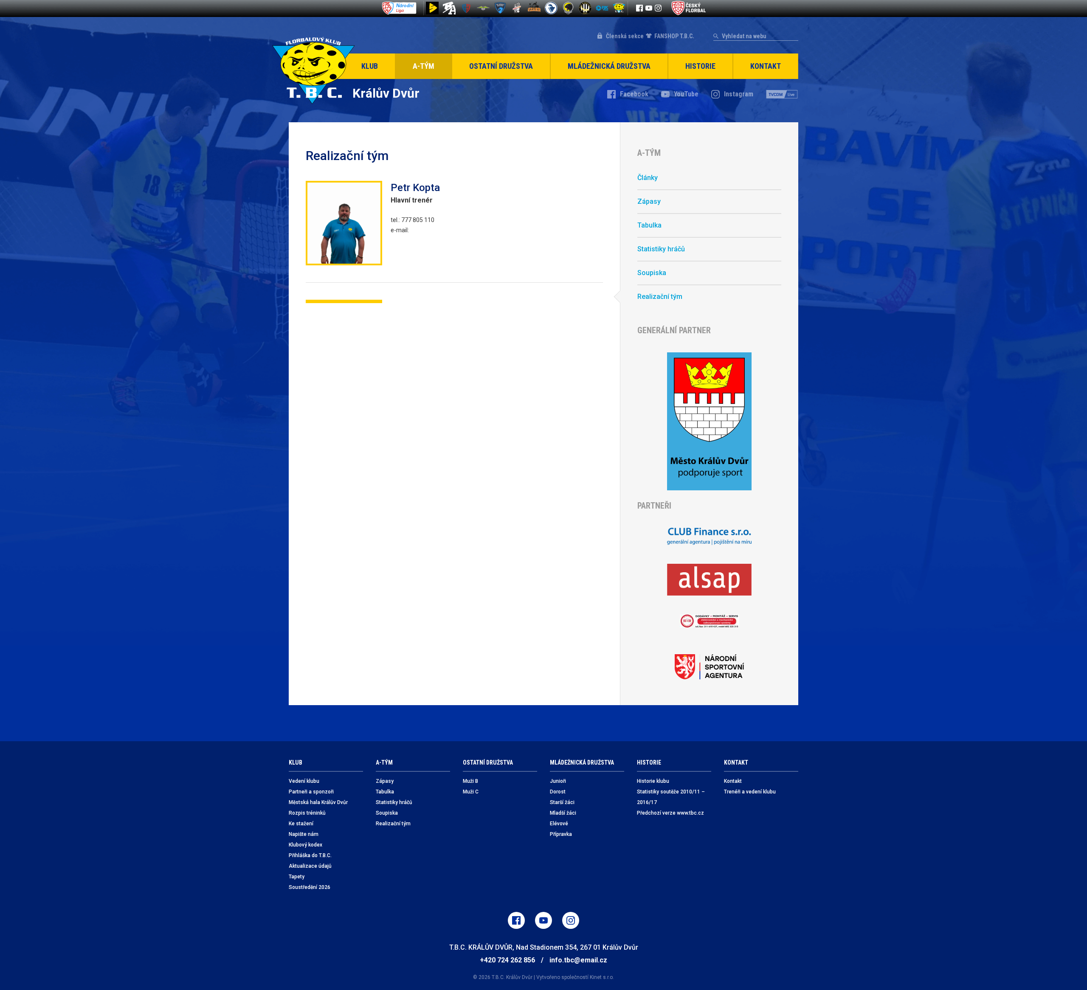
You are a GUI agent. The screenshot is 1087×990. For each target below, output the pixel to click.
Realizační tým (659, 296)
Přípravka (561, 834)
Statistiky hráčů (661, 249)
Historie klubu (653, 781)
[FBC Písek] (483, 8)
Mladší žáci (563, 813)
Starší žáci (562, 802)
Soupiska (651, 273)
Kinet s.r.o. (602, 977)
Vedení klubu (304, 781)
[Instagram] (658, 8)
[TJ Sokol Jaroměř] (551, 8)
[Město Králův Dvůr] (709, 421)
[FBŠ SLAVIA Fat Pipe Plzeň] (517, 8)
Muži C (471, 792)
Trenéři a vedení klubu (750, 792)
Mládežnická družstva (609, 66)
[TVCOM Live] (782, 94)
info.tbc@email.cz (578, 960)
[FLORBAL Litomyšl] (466, 8)
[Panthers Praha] (568, 8)
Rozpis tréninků (307, 813)
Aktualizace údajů (310, 866)
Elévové (559, 824)
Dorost (558, 792)
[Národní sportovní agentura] (709, 667)
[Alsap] (709, 580)
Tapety (296, 877)
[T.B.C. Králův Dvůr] (619, 8)
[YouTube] (648, 8)
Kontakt (765, 66)
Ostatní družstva (501, 66)
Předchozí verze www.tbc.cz (670, 813)
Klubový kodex (305, 845)
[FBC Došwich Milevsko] (500, 8)
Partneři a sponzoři (311, 792)
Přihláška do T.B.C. (310, 855)
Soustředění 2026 (309, 887)
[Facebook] (639, 8)
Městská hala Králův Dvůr (318, 802)
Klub (369, 66)
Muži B (470, 781)
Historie (700, 66)
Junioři (558, 781)
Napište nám (303, 834)
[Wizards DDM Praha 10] (534, 8)
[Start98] (432, 8)
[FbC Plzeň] (602, 8)
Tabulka (649, 225)
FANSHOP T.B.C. (674, 36)
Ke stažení (301, 824)
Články (647, 178)
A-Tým (423, 66)
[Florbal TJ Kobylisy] (585, 8)
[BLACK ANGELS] (449, 8)
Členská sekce (625, 36)
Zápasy (649, 201)
